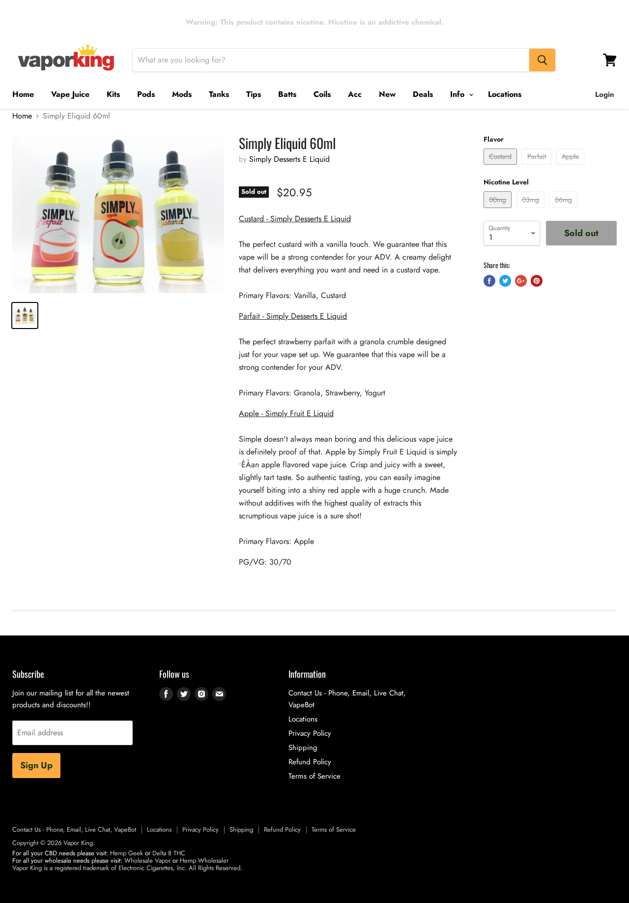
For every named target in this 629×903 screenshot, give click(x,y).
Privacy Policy (309, 733)
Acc (355, 94)
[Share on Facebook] (489, 281)
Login (604, 94)
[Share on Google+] (521, 281)
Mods (182, 94)
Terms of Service (314, 776)
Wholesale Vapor (147, 860)
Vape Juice (70, 94)
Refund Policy (309, 761)
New (387, 94)
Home (23, 94)
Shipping (302, 747)
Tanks (219, 94)
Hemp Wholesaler (204, 860)
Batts (287, 94)
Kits (113, 94)
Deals (423, 94)
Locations (504, 94)
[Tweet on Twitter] (505, 281)
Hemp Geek (126, 853)
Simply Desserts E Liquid (289, 159)
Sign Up (36, 765)
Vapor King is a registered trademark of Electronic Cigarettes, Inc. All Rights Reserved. (127, 868)
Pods (146, 94)
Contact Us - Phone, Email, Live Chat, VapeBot (74, 829)
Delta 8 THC (168, 853)
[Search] (542, 60)
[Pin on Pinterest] (537, 281)
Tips (253, 94)
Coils (322, 94)
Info (458, 94)
